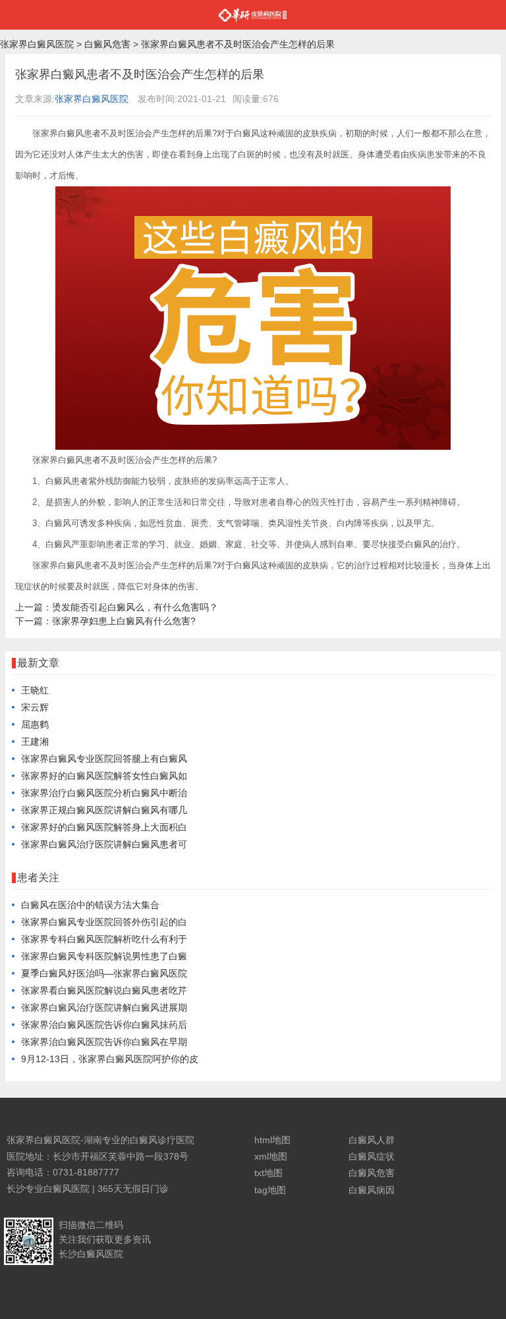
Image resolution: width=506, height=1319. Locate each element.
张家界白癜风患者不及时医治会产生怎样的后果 (238, 44)
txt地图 (268, 1173)
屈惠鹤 (35, 724)
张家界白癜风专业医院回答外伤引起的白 (104, 922)
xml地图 (270, 1156)
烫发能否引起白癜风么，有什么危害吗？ (135, 607)
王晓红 (35, 690)
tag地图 (270, 1190)
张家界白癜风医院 (37, 44)
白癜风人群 (372, 1140)
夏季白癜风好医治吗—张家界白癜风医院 (104, 973)
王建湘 (35, 741)
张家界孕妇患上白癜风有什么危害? (124, 621)
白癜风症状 (372, 1156)
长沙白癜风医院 (91, 1254)
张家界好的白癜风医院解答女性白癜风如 (104, 775)
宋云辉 (35, 707)
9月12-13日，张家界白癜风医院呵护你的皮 (109, 1059)
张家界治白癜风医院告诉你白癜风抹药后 (104, 1024)
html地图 (272, 1140)
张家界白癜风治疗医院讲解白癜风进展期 (104, 1007)
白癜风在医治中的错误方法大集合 (90, 905)
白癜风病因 (372, 1190)
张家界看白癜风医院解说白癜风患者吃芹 (104, 990)
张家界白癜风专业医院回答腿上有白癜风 (104, 758)
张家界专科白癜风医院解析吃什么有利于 (104, 939)
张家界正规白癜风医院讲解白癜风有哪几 (104, 810)
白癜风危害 (107, 44)
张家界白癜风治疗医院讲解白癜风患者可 (104, 844)
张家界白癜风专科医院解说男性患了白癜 (104, 956)
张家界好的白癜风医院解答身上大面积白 (104, 827)
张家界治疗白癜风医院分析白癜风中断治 (104, 793)
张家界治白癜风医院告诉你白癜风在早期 (104, 1041)
